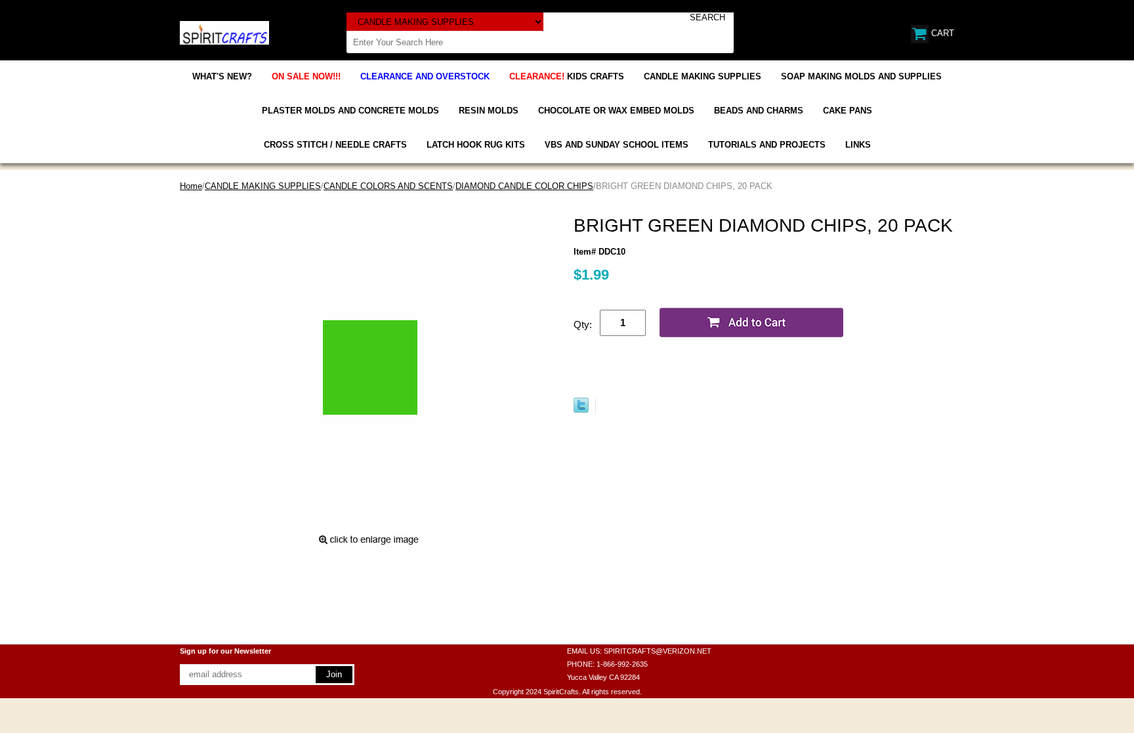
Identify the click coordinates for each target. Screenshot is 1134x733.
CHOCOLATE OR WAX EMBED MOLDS (616, 110)
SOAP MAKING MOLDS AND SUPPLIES (861, 76)
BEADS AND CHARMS (758, 110)
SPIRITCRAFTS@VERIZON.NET (657, 651)
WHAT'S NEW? (222, 76)
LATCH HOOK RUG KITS (476, 145)
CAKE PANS (847, 110)
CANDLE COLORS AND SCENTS (388, 186)
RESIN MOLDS (488, 110)
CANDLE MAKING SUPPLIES (702, 76)
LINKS (858, 145)
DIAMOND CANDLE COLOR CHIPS (524, 186)
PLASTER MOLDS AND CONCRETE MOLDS (350, 110)
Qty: (583, 324)
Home (191, 186)
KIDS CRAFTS (566, 76)
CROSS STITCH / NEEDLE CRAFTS (335, 145)
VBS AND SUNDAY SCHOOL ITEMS (616, 145)
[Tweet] (581, 410)
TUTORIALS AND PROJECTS (767, 145)
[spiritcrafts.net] (224, 32)
